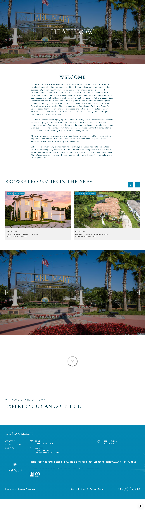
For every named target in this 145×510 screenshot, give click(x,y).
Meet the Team (45, 462)
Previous (7, 292)
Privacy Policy (97, 489)
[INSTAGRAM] (126, 489)
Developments (96, 462)
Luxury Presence (27, 489)
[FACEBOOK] (120, 489)
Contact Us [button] (130, 462)
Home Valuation (114, 462)
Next (137, 292)
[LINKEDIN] (132, 489)
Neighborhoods (78, 462)
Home (33, 462)
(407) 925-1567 (109, 443)
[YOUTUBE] (137, 489)
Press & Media (61, 462)
